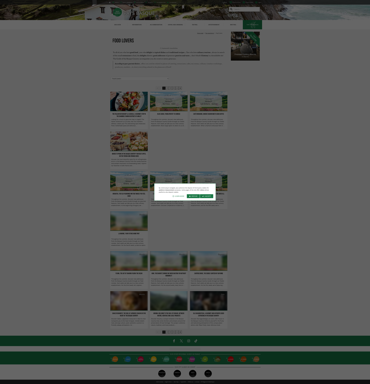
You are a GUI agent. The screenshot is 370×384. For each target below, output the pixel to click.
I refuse (194, 196)
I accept (208, 196)
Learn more (179, 196)
